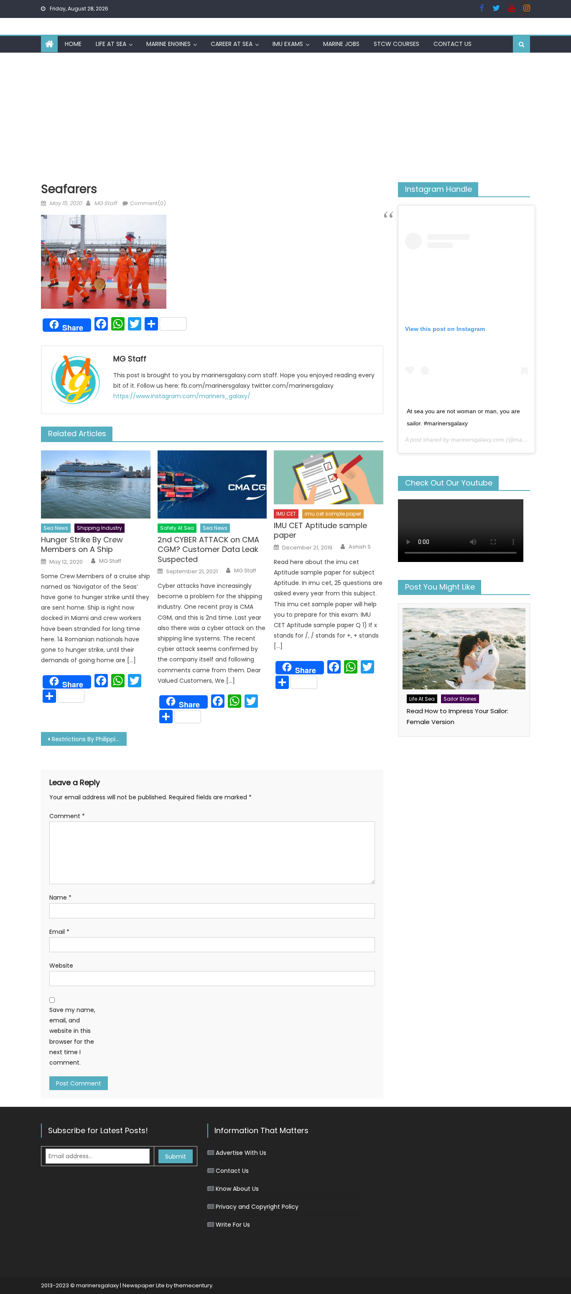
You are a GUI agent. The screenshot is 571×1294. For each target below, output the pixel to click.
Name (60, 897)
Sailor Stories (460, 698)
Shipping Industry (99, 527)
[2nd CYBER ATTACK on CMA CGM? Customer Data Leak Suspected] (212, 484)
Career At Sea (231, 44)
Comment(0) (148, 203)
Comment (67, 816)
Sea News (55, 527)
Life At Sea (111, 44)
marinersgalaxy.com (477, 439)
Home (73, 44)
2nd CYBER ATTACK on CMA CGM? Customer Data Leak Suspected (208, 549)
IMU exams (288, 44)
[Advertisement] (285, 115)
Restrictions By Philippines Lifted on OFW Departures (89, 739)
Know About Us (237, 1189)
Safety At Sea (177, 527)
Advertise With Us (241, 1153)
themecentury (193, 1285)
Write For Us (233, 1224)
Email (59, 932)
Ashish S (360, 547)
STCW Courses (396, 44)
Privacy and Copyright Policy (257, 1206)
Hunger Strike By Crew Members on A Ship (82, 544)
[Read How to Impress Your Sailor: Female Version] (464, 648)
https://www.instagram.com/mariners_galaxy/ (181, 396)
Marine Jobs (341, 44)
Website (61, 965)
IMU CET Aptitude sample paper (320, 530)
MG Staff (105, 203)
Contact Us (452, 44)
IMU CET (286, 513)
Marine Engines (168, 44)
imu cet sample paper (333, 513)
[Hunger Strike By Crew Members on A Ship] (95, 484)
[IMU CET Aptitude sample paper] (328, 477)
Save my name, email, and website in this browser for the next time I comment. (72, 1036)
